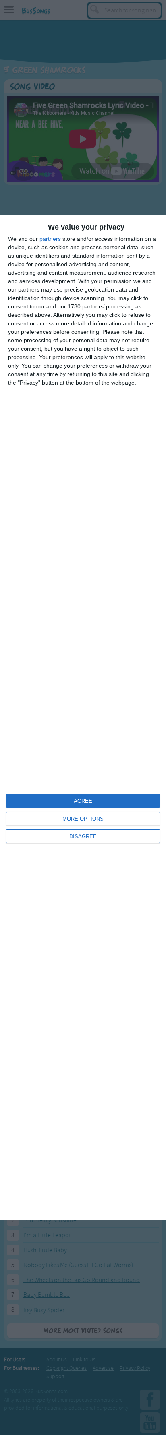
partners (50, 239)
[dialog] (83, 717)
